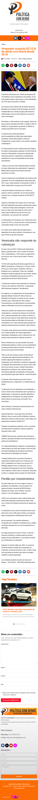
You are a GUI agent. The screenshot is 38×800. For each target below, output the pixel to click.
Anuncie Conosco (15, 24)
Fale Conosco (24, 24)
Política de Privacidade (14, 784)
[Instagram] (28, 38)
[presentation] (4, 599)
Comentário (5, 644)
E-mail (3, 676)
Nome (3, 667)
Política (3, 44)
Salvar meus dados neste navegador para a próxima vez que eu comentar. (19, 694)
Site (2, 684)
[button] (3, 65)
